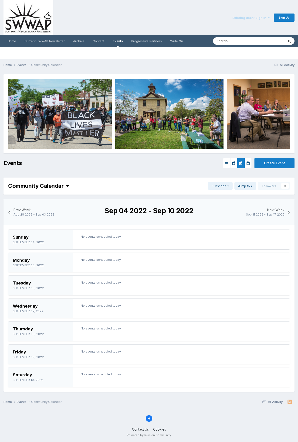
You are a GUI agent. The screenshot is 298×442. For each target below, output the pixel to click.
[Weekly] (241, 163)
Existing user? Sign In (250, 18)
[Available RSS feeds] (290, 402)
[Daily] (248, 163)
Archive (78, 41)
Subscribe (219, 186)
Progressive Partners (146, 41)
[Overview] (226, 163)
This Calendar (268, 41)
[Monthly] (233, 163)
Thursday (23, 328)
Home (12, 41)
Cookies (159, 429)
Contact (98, 41)
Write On (176, 41)
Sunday (21, 237)
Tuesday (22, 283)
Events (118, 41)
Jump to (244, 186)
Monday (21, 260)
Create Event (274, 163)
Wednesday (25, 306)
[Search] (289, 41)
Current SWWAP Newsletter (44, 41)
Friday (19, 351)
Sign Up (284, 17)
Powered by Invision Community (149, 435)
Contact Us (140, 429)
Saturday (22, 374)
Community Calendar (37, 185)
